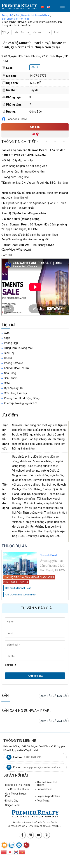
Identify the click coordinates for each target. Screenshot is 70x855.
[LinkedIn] (31, 835)
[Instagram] (47, 835)
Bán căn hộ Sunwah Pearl (26, 711)
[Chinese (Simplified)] (4, 852)
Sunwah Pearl (44, 789)
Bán (5, 695)
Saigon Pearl (12, 805)
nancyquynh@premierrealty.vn (42, 767)
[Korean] (16, 852)
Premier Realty (19, 6)
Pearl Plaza (43, 800)
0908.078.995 (32, 757)
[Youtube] (39, 835)
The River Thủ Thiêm (17, 789)
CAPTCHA (10, 665)
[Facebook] (23, 835)
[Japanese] (10, 852)
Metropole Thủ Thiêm (17, 784)
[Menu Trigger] (63, 6)
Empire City (11, 800)
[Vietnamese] (22, 852)
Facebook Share (17, 119)
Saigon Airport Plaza (48, 796)
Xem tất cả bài (53, 696)
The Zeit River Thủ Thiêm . (47, 783)
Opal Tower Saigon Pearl (16, 795)
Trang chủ (7, 15)
